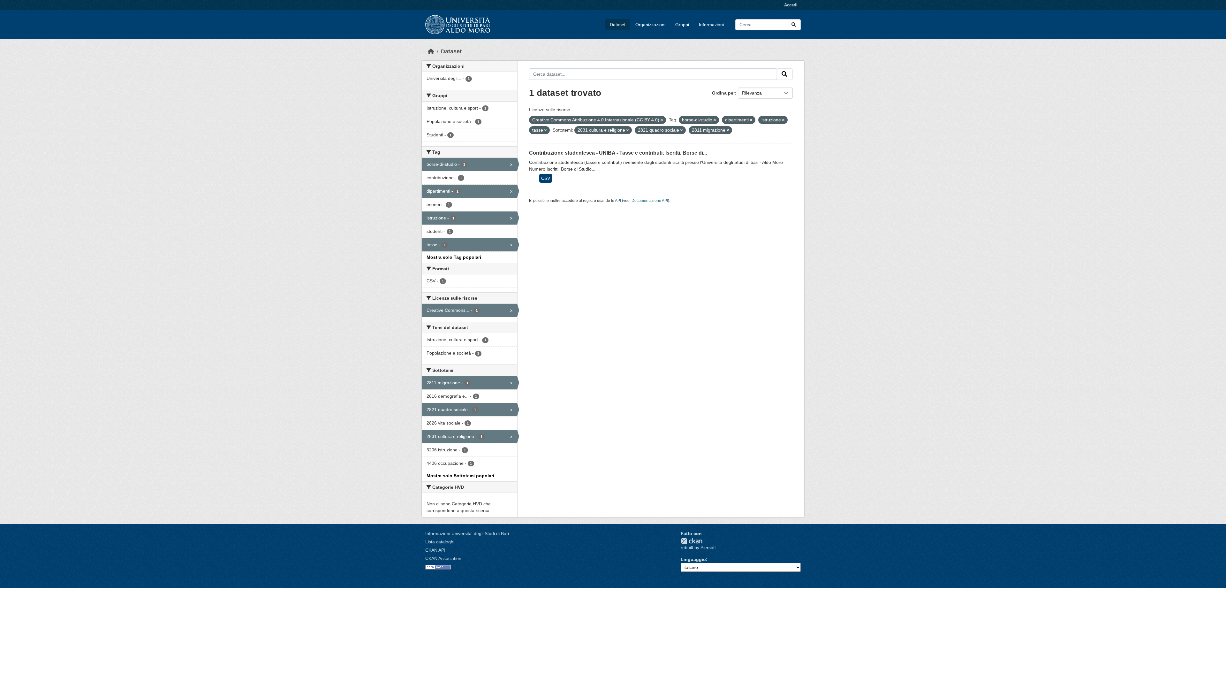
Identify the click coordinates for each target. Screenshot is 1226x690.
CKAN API (435, 550)
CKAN (691, 541)
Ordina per (723, 93)
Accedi (791, 5)
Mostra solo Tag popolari (454, 257)
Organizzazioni (650, 24)
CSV (545, 178)
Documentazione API (650, 200)
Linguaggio (693, 559)
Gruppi (682, 24)
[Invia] (793, 24)
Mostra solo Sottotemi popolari (460, 475)
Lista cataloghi (439, 541)
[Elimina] (662, 120)
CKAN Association (443, 558)
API (618, 200)
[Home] (431, 51)
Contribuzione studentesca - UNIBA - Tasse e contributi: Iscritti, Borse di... (618, 153)
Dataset (617, 24)
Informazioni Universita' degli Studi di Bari (467, 533)
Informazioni (711, 24)
